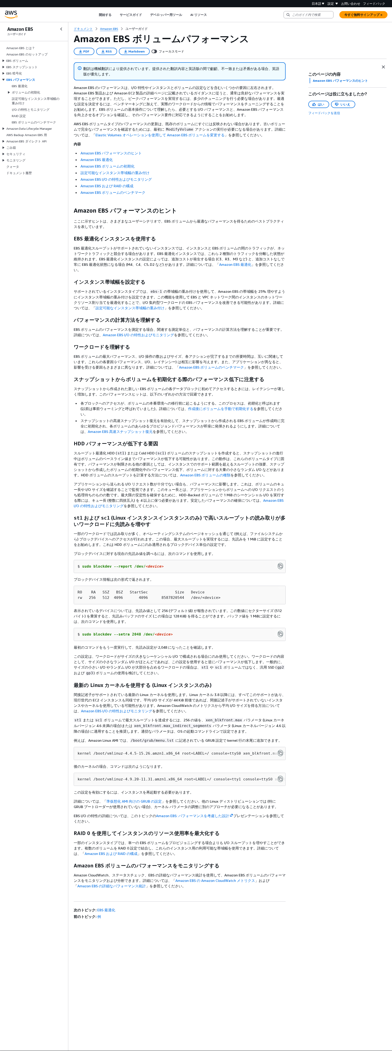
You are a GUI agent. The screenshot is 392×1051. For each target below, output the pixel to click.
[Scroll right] (210, 14)
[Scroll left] (95, 14)
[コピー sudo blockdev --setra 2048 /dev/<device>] (280, 634)
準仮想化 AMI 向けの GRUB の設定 (134, 801)
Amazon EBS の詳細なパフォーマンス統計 (111, 886)
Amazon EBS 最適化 (97, 159)
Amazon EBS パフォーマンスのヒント (111, 153)
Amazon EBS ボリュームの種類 (205, 475)
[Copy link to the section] (70, 210)
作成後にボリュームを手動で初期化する (220, 408)
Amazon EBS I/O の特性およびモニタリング (116, 179)
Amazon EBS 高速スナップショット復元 (120, 431)
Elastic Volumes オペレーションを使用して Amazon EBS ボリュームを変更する (160, 135)
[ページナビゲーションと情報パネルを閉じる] (383, 67)
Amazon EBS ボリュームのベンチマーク (113, 192)
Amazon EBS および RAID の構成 (107, 186)
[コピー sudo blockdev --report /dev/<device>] (280, 566)
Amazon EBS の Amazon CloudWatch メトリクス (215, 880)
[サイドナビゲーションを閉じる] (61, 29)
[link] (136, 28)
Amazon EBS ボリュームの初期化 (108, 166)
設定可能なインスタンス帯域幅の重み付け (115, 172)
